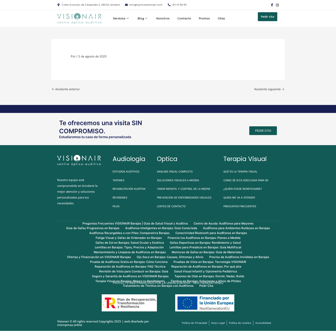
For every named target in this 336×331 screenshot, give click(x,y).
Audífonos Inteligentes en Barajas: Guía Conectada (161, 228)
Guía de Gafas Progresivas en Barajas (92, 228)
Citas (221, 18)
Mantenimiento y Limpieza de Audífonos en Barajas (130, 252)
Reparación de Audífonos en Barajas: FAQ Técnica (130, 266)
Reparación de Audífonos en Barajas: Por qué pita (206, 266)
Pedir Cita (206, 286)
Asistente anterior (66, 89)
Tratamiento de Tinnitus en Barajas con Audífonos (158, 286)
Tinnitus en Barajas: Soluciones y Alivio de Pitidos (206, 281)
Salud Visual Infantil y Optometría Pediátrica (205, 271)
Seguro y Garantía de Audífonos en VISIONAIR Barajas (130, 276)
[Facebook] (272, 5)
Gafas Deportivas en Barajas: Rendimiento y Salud (205, 242)
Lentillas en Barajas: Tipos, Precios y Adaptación (129, 247)
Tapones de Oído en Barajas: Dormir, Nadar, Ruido (209, 276)
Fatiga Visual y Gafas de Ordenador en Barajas (129, 238)
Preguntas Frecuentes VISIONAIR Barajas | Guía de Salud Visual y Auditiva (135, 223)
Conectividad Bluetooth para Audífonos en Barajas (211, 233)
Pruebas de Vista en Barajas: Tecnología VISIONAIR (209, 262)
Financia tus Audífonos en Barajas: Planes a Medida (204, 238)
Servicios (119, 18)
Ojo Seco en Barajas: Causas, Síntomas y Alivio (170, 257)
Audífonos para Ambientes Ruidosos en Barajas (236, 228)
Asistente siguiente (269, 89)
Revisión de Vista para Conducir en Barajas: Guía (133, 271)
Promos (204, 18)
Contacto (184, 18)
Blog (141, 18)
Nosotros (163, 18)
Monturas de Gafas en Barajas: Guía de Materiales (207, 252)
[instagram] (277, 5)
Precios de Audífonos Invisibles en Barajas (239, 257)
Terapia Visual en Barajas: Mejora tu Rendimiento (130, 281)
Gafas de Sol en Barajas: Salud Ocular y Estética (129, 242)
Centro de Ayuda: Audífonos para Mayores (224, 223)
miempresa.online (69, 325)
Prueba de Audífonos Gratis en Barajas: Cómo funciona (129, 262)
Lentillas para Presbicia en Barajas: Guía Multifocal (205, 247)
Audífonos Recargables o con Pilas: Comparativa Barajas (129, 233)
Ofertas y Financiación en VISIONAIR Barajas (99, 257)
